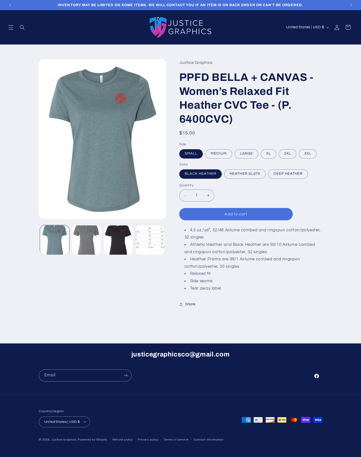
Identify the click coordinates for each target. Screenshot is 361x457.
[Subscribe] (125, 375)
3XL (307, 154)
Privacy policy (148, 439)
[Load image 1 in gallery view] (54, 240)
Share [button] (190, 304)
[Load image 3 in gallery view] (118, 240)
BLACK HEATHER (201, 174)
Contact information (208, 439)
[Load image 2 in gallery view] (86, 240)
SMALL (191, 154)
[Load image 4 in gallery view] (150, 240)
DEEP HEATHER (288, 174)
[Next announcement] (351, 5)
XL (268, 154)
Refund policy (122, 439)
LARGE (246, 154)
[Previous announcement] (9, 5)
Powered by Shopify (92, 439)
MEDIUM (219, 154)
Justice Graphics (64, 439)
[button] (10, 27)
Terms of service (176, 439)
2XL (287, 154)
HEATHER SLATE (245, 174)
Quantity (186, 185)
